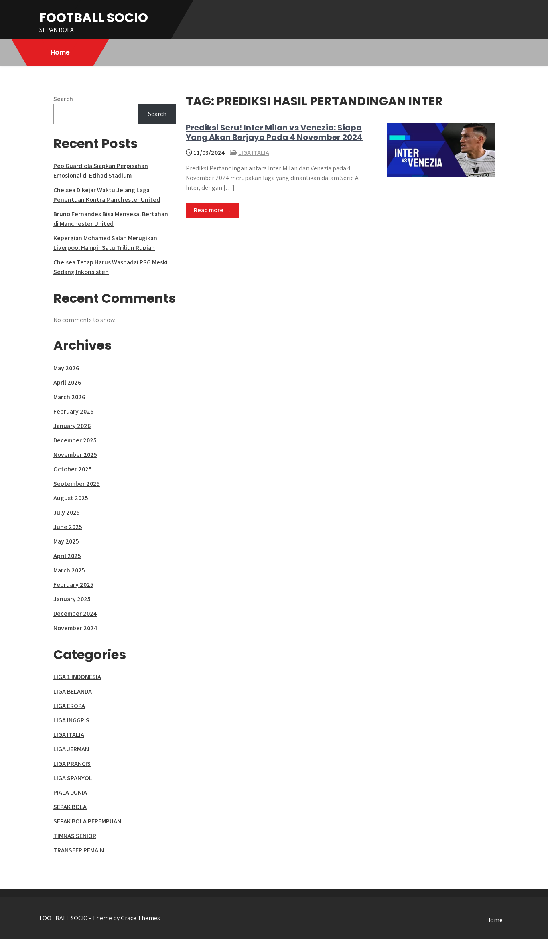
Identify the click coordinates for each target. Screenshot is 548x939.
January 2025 (72, 599)
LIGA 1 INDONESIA (77, 677)
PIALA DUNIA (70, 792)
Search (63, 99)
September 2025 (76, 483)
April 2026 (67, 382)
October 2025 (72, 469)
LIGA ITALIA (253, 152)
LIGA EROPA (69, 706)
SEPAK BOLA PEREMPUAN (87, 821)
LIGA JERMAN (71, 749)
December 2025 (75, 440)
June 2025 (67, 527)
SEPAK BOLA (70, 807)
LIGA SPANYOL (72, 778)
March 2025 (69, 570)
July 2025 (66, 512)
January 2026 (72, 426)
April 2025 (67, 556)
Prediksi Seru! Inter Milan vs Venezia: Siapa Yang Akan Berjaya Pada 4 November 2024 (274, 132)
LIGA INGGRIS (71, 720)
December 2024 (75, 613)
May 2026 (66, 368)
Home (60, 52)
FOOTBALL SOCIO (93, 17)
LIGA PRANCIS (72, 763)
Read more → (212, 210)
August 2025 (70, 498)
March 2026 (69, 397)
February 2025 (73, 584)
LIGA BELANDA (72, 691)
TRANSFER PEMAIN (78, 850)
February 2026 (73, 411)
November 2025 (75, 454)
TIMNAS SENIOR (74, 836)
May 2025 (66, 541)
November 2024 (75, 628)
